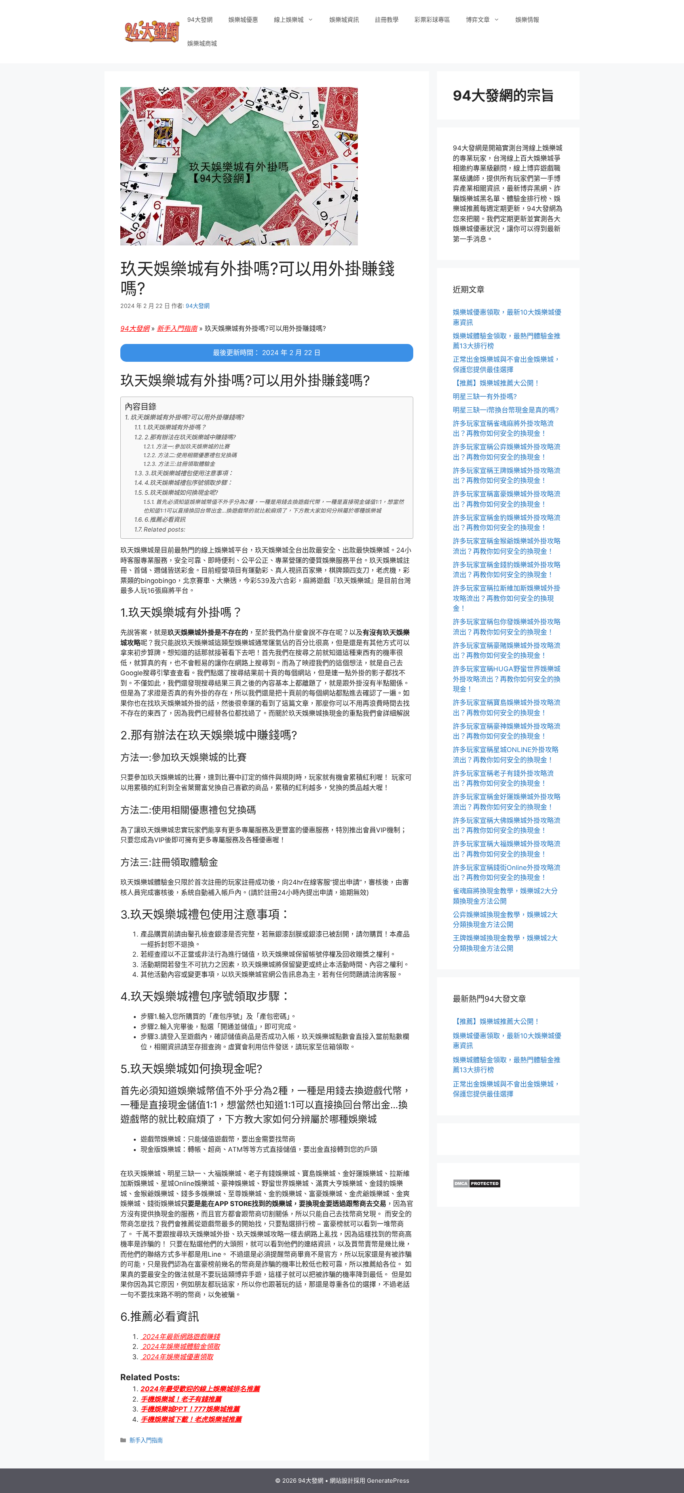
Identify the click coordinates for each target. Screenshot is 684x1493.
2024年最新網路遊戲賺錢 (180, 1337)
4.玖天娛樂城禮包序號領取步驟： (188, 482)
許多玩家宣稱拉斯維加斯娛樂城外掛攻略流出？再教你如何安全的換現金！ (506, 598)
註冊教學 (387, 19)
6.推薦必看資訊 (164, 519)
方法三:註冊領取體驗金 (186, 464)
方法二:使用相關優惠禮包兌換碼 (197, 455)
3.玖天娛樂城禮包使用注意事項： (189, 473)
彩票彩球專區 (432, 19)
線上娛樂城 (289, 19)
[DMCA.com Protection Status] (477, 1186)
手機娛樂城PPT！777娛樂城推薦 (190, 1409)
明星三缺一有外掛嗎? (485, 397)
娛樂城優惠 (243, 19)
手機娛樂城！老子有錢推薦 (181, 1399)
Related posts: (164, 529)
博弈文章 (478, 19)
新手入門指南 (177, 328)
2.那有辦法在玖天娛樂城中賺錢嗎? (190, 437)
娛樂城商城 (202, 43)
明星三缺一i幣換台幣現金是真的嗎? (506, 410)
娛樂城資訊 (344, 19)
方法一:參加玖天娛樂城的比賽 (193, 446)
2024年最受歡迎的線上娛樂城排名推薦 (200, 1389)
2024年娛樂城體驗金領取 (180, 1347)
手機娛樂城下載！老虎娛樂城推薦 (191, 1419)
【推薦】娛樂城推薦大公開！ (496, 383)
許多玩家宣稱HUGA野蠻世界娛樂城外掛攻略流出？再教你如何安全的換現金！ (506, 679)
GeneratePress (388, 1480)
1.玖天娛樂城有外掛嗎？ (174, 427)
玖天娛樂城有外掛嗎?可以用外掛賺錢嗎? (187, 417)
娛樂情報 (527, 19)
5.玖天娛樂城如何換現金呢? (181, 492)
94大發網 (200, 19)
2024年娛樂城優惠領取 (177, 1357)
